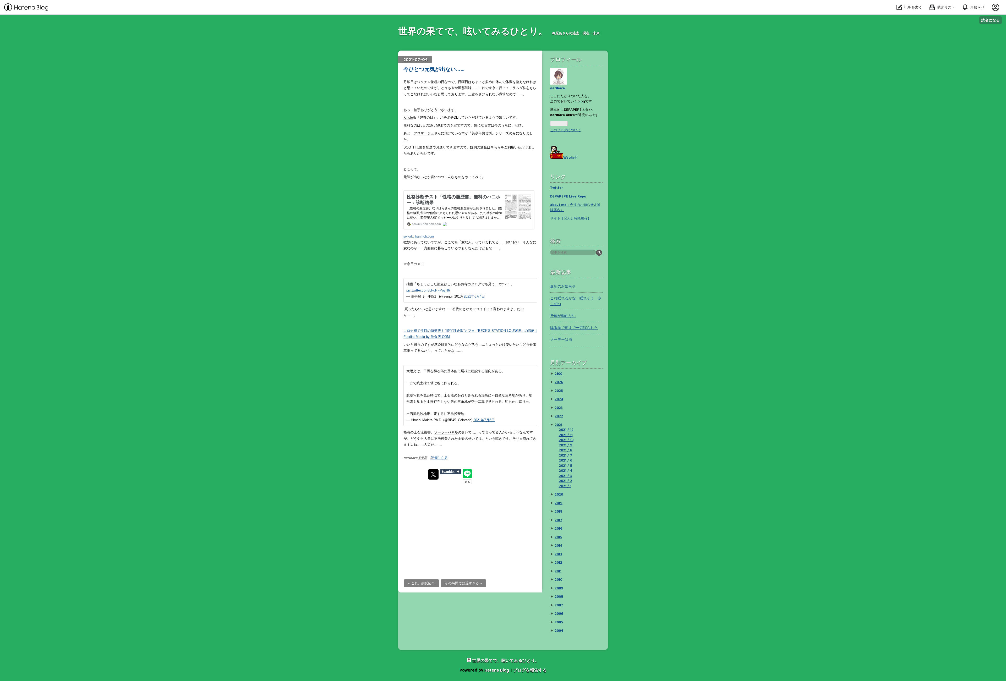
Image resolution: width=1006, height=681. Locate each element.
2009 (559, 588)
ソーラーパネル (446, 432)
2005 (559, 622)
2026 (559, 382)
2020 (559, 494)
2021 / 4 (565, 470)
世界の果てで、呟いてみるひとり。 (473, 30)
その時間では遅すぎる (463, 583)
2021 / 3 (565, 476)
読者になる (990, 20)
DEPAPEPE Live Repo (568, 196)
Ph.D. (438, 420)
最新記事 (560, 272)
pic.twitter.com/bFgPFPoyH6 (428, 290)
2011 (558, 571)
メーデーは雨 (561, 339)
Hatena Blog (496, 670)
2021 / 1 (565, 486)
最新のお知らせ (563, 286)
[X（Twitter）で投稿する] (433, 474)
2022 (559, 416)
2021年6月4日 (474, 296)
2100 (558, 373)
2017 (558, 520)
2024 (559, 399)
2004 (559, 630)
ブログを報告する (530, 670)
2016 (558, 528)
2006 (559, 613)
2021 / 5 (565, 465)
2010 (558, 579)
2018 (558, 511)
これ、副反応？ (421, 583)
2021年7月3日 (484, 420)
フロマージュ (424, 133)
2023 (559, 407)
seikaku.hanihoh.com (418, 236)
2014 (558, 545)
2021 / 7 (565, 455)
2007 (559, 605)
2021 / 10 (566, 440)
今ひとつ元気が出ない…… (434, 69)
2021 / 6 (565, 460)
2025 (559, 390)
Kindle (408, 117)
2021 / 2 (565, 481)
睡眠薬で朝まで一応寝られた (574, 327)
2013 (558, 554)
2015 (558, 537)
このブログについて (565, 130)
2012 (558, 562)
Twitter (556, 187)
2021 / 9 (565, 445)
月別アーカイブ (568, 362)
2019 (558, 503)
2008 (559, 596)
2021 (558, 424)
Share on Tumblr (450, 471)
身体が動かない (563, 315)
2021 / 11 (566, 435)
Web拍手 (570, 157)
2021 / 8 (565, 450)
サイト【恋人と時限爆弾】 (570, 218)
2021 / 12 (566, 429)
